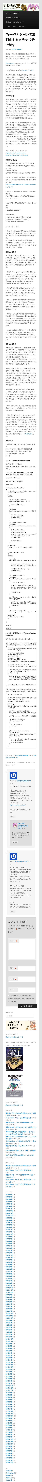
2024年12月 (9, 1234)
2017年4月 (9, 1404)
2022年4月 (9, 1281)
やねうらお (21, 823)
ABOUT (15, 13)
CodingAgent (10, 1473)
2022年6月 (9, 1276)
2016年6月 (9, 1425)
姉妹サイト (22, 26)
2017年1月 (9, 1409)
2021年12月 (9, 1288)
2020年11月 (9, 1316)
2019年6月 (9, 1348)
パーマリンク (14, 757)
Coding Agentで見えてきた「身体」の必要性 (21, 1150)
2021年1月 (9, 1311)
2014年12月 (9, 1462)
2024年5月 (9, 1243)
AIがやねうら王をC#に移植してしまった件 (20, 1155)
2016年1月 (9, 1437)
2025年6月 (9, 1225)
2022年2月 (9, 1283)
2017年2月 (9, 1407)
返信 (13, 816)
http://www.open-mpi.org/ (18, 805)
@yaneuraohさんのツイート (14, 1105)
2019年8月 (9, 1344)
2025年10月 (9, 1215)
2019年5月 (9, 1351)
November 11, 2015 (27, 70)
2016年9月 (9, 1418)
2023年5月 (9, 1267)
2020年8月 (9, 1320)
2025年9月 (9, 1218)
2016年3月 (9, 1432)
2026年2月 (9, 1206)
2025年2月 (9, 1229)
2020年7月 (9, 1323)
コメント (13, 940)
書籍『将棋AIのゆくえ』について (17, 1146)
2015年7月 (9, 1448)
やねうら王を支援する (13, 17)
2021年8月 (9, 1297)
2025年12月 (9, 1211)
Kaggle (8, 1475)
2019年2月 (9, 1358)
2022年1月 (9, 1285)
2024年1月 (9, 1253)
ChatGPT (9, 1471)
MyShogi (9, 1478)
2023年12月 (9, 1255)
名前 (13, 968)
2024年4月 (9, 1246)
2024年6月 (9, 1241)
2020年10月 (9, 1318)
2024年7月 (9, 1239)
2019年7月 (9, 1346)
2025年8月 (9, 1220)
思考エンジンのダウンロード (15, 22)
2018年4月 (9, 1381)
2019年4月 (9, 1353)
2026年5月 (9, 1201)
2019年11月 (9, 1341)
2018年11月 (9, 1365)
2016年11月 (9, 1414)
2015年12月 (9, 1439)
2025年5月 (9, 1227)
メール (13, 979)
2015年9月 (9, 1446)
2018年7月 (9, 1374)
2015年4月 (9, 1453)
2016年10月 (9, 1416)
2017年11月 (9, 1388)
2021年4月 (9, 1304)
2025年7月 (9, 1222)
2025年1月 (9, 1232)
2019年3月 (9, 1355)
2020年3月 (9, 1332)
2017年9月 (9, 1393)
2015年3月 (9, 1455)
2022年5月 (9, 1278)
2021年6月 (9, 1299)
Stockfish (9, 1480)
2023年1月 (9, 1271)
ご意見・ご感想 (11, 26)
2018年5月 (9, 1379)
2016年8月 (9, 1420)
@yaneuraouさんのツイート (14, 1037)
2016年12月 (9, 1411)
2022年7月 (9, 1274)
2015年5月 (9, 1451)
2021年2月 (9, 1309)
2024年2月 (9, 1250)
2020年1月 (9, 1337)
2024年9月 (9, 1236)
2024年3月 (9, 1248)
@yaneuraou (10, 63)
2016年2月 (9, 1434)
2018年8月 (9, 1372)
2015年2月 (9, 1458)
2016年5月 (9, 1428)
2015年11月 (9, 1442)
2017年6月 (9, 1399)
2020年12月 (9, 1313)
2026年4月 (9, 1204)
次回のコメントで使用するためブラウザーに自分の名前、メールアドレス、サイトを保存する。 (21, 998)
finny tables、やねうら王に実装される (18, 1118)
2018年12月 (9, 1362)
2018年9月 (9, 1369)
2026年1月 (9, 1208)
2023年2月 (9, 1269)
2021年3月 (9, 1306)
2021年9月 (9, 1295)
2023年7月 (9, 1262)
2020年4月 (9, 1330)
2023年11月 (9, 1257)
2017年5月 (9, 1402)
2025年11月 (9, 1213)
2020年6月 (9, 1325)
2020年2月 (9, 1334)
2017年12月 (9, 1386)
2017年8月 (9, 1395)
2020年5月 (9, 1327)
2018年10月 (9, 1367)
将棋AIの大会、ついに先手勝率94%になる (19, 1122)
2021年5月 (9, 1302)
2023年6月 (9, 1264)
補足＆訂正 (28, 434)
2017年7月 (9, 1397)
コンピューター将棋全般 (20, 755)
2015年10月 (9, 1444)
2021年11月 (9, 1290)
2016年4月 (9, 1430)
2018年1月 (9, 1383)
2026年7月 (9, 1197)
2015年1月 (9, 1460)
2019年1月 (9, 1360)
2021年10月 (9, 1292)
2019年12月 (9, 1339)
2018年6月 (9, 1376)
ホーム (8, 13)
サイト (12, 990)
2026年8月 (9, 1194)
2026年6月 (9, 1199)
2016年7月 (9, 1423)
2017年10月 (9, 1390)
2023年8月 (9, 1260)
